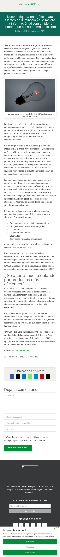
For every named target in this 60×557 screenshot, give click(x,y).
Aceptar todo (30, 541)
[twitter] (21, 525)
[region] (30, 542)
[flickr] (44, 525)
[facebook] (15, 525)
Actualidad (37, 357)
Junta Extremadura (20, 350)
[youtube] (33, 525)
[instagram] (27, 525)
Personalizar (30, 547)
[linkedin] (39, 525)
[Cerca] (56, 528)
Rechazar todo (30, 552)
